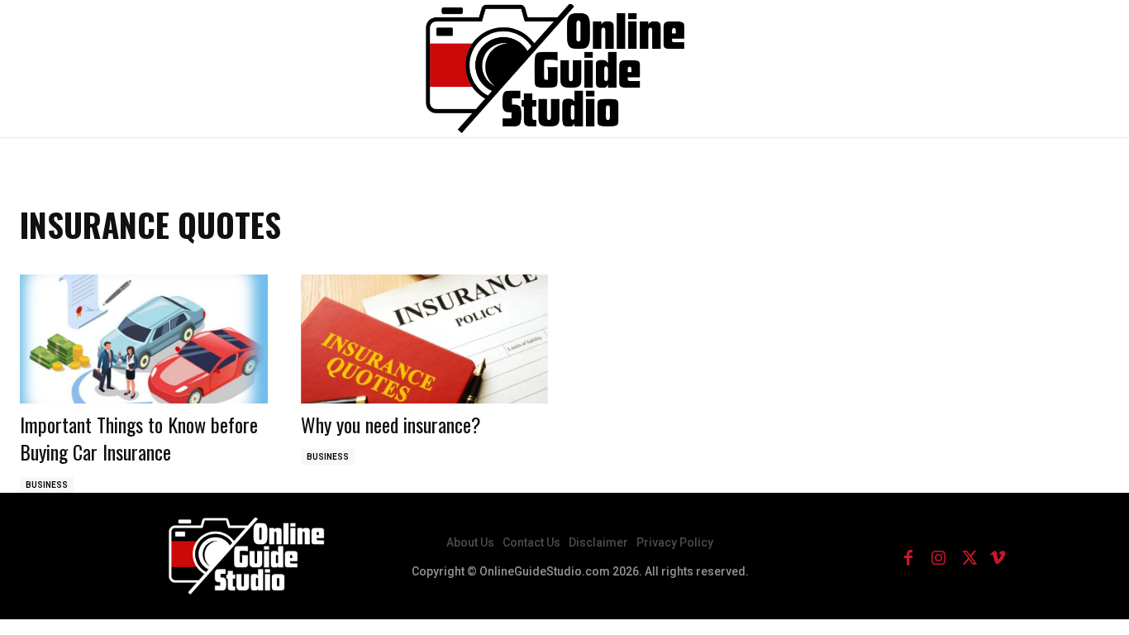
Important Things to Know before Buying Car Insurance (139, 438)
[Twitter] (968, 556)
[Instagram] (938, 556)
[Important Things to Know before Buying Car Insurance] (144, 339)
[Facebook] (908, 556)
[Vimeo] (997, 556)
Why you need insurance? (391, 424)
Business (47, 484)
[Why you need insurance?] (425, 339)
